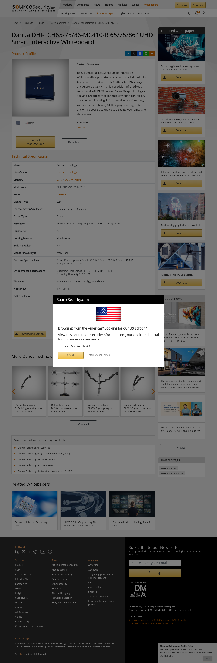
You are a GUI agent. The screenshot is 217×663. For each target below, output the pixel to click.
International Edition (99, 354)
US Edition (71, 355)
